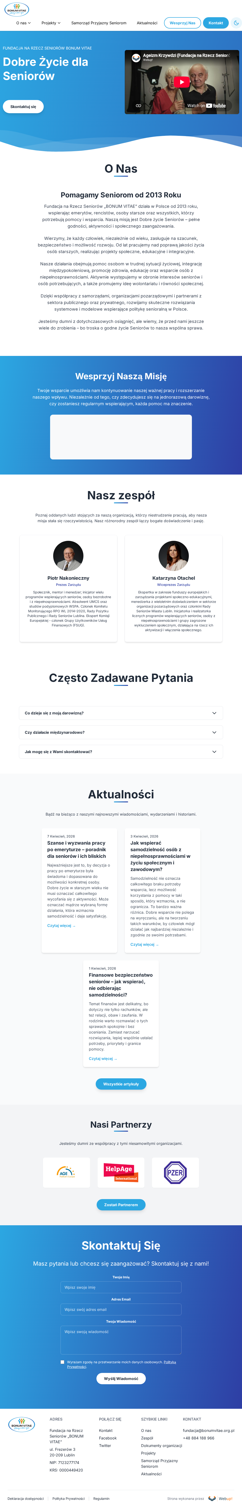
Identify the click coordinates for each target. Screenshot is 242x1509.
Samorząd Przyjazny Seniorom (98, 23)
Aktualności (147, 23)
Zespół (147, 1438)
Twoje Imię (121, 1277)
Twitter (105, 1445)
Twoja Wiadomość (121, 1321)
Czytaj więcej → (61, 925)
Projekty (148, 1453)
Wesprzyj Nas (182, 23)
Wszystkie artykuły (121, 1084)
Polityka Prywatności (68, 1498)
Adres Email (121, 1299)
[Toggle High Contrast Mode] (236, 23)
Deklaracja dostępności (26, 1498)
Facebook (108, 1438)
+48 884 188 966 (198, 1438)
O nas (146, 1430)
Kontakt (216, 23)
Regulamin (101, 1498)
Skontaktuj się (23, 106)
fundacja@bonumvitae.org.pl (208, 1430)
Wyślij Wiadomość (121, 1378)
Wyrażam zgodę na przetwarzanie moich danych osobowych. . (121, 1364)
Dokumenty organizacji (161, 1445)
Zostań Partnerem (121, 1204)
